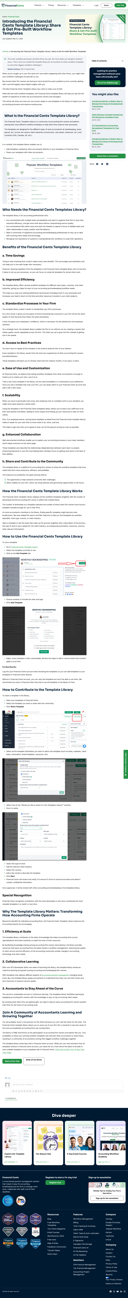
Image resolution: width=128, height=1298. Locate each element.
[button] (108, 61)
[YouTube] (118, 1291)
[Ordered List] (24, 1091)
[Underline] (19, 1091)
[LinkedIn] (121, 1291)
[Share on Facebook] (97, 164)
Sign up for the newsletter (107, 1198)
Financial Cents (13, 17)
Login (96, 5)
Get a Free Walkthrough (107, 83)
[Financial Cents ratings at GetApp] (8, 1231)
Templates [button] (77, 5)
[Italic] (16, 1091)
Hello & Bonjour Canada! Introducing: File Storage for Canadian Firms (107, 116)
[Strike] (21, 1091)
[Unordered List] (27, 1091)
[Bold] (13, 1091)
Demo (106, 5)
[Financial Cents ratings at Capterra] (8, 1243)
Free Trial (120, 5)
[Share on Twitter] (102, 164)
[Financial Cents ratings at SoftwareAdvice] (8, 1219)
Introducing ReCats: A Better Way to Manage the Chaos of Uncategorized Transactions (107, 103)
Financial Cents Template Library (24, 547)
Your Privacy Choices (114, 1280)
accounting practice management (55, 975)
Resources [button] (62, 5)
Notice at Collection (113, 1284)
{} (38, 1091)
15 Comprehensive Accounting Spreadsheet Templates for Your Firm (105, 128)
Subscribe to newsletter (107, 156)
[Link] (35, 1091)
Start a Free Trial (12, 1061)
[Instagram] (125, 1291)
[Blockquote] (30, 1091)
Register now (55, 1182)
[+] (41, 1091)
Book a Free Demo (34, 1060)
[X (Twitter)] (114, 1291)
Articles (5, 51)
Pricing (51, 5)
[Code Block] (33, 1091)
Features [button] (38, 5)
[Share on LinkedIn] (107, 164)
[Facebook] (111, 1291)
